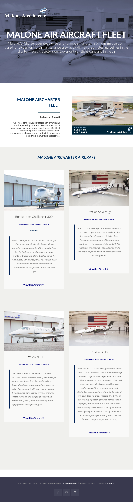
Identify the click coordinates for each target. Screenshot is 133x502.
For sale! (34, 230)
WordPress (111, 483)
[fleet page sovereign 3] (99, 171)
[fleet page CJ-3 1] (99, 311)
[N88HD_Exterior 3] (34, 171)
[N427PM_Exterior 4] (34, 311)
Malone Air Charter (70, 483)
